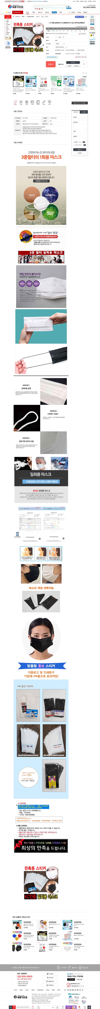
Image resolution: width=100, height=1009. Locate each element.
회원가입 (77, 1)
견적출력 (69, 66)
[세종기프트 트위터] (75, 990)
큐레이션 (40, 12)
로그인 (74, 1)
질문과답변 (90, 1)
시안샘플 (53, 990)
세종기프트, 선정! (36, 1)
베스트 (27, 13)
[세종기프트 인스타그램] (77, 990)
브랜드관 (47, 12)
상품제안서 (76, 66)
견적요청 (73, 62)
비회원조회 (82, 1)
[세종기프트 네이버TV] (70, 990)
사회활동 (20, 990)
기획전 (33, 12)
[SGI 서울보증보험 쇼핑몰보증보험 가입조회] (73, 1001)
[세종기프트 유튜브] (80, 990)
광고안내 (47, 990)
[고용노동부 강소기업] (77, 997)
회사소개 (94, 1)
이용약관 (32, 990)
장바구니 (85, 1)
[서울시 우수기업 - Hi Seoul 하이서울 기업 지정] (70, 996)
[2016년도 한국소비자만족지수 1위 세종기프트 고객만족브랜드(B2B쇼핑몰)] (74, 993)
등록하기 (80, 149)
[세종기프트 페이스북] (73, 990)
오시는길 (26, 990)
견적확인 (80, 153)
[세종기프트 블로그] (67, 990)
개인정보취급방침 (40, 990)
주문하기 (50, 64)
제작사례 (58, 990)
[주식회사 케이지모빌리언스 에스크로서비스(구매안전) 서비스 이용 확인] (84, 1001)
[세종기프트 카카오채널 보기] (82, 990)
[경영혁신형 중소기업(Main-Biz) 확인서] (84, 997)
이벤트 (60, 12)
